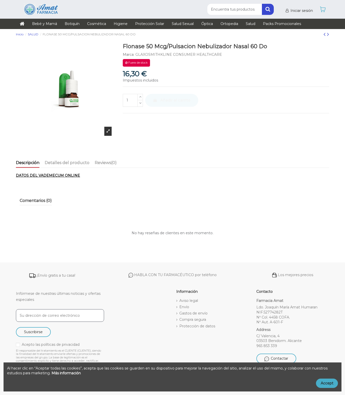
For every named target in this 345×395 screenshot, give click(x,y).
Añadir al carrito (175, 100)
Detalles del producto (67, 162)
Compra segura (192, 319)
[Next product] (328, 34)
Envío (184, 307)
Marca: (128, 54)
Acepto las (51, 344)
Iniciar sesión (301, 10)
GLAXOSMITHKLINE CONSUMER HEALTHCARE (178, 54)
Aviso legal (188, 300)
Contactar (279, 358)
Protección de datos (197, 326)
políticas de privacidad (60, 344)
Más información (66, 373)
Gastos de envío (193, 313)
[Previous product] (325, 34)
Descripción (27, 162)
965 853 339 (266, 346)
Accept (327, 383)
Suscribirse (33, 332)
